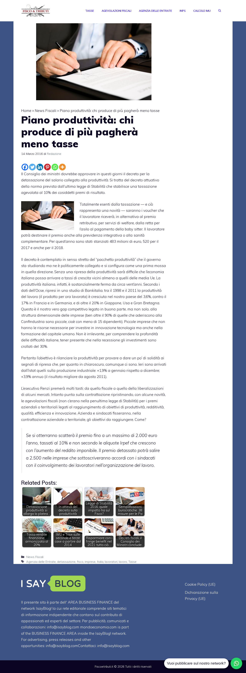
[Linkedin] (40, 167)
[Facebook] (25, 167)
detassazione (66, 562)
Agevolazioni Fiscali (116, 11)
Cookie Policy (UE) (200, 584)
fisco (80, 562)
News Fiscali (45, 110)
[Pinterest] (47, 167)
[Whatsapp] (55, 167)
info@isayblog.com (113, 645)
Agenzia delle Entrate (155, 11)
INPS (183, 11)
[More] (62, 167)
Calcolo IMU (202, 11)
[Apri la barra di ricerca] (219, 11)
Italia (100, 562)
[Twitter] (32, 167)
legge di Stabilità (91, 186)
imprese (90, 562)
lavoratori (111, 562)
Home (26, 110)
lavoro (123, 562)
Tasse (89, 11)
